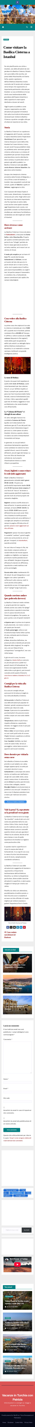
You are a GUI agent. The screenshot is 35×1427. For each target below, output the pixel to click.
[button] (27, 27)
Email (5, 1088)
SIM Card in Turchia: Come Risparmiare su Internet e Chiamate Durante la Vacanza (15, 967)
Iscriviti (26, 1230)
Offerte (6, 39)
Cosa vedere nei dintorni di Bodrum (10, 934)
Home (4, 1422)
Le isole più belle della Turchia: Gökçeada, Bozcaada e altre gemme (16, 1368)
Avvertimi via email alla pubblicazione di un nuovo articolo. (17, 1122)
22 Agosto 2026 (12, 1306)
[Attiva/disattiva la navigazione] (31, 27)
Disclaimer (11, 1422)
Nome (6, 1079)
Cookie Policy (19, 1422)
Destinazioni (9, 1296)
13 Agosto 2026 (12, 1328)
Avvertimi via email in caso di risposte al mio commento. (17, 1112)
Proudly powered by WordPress (11, 1415)
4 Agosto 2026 (12, 1349)
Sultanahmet (10, 234)
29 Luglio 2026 (12, 1371)
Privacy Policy (28, 1422)
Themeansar (17, 1417)
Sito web (6, 1098)
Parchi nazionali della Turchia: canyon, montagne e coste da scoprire (16, 1346)
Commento (7, 1039)
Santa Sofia (17, 660)
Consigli (7, 1318)
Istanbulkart (23, 540)
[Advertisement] (18, 1168)
